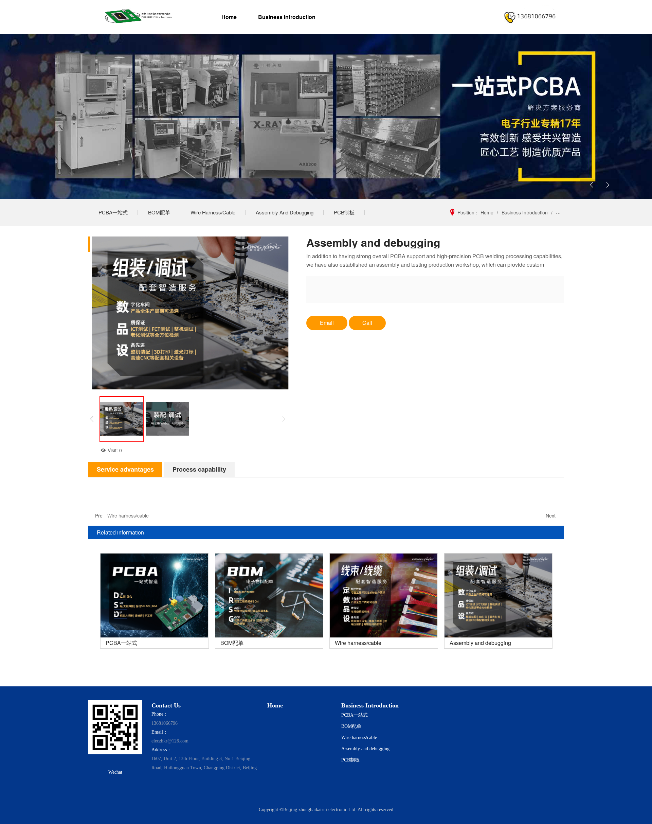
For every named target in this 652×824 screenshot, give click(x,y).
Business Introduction (286, 17)
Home (229, 17)
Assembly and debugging (284, 212)
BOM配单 (159, 212)
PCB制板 (344, 212)
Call (367, 323)
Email (327, 323)
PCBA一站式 (113, 212)
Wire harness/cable (213, 212)
